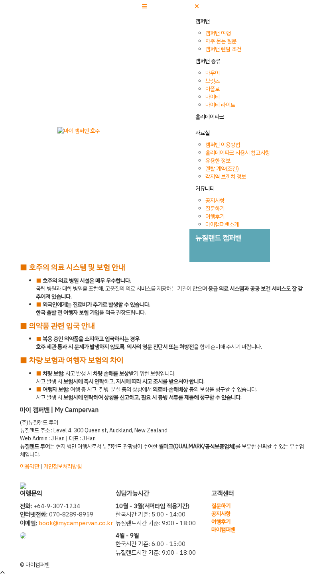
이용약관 (29, 466)
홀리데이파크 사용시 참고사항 (237, 153)
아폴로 (212, 89)
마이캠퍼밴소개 (222, 224)
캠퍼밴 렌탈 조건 (223, 49)
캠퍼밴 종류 (208, 61)
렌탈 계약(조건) (222, 169)
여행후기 (215, 216)
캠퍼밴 (202, 21)
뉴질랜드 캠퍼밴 (218, 237)
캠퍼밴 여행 (217, 33)
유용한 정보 (217, 161)
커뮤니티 (205, 188)
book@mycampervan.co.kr (76, 523)
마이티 (212, 97)
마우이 (212, 73)
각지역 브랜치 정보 (225, 177)
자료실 (202, 133)
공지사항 (215, 200)
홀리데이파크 (209, 117)
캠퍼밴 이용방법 (222, 145)
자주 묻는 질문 (220, 41)
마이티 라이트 (220, 105)
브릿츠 (212, 81)
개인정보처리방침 (62, 466)
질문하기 (215, 208)
